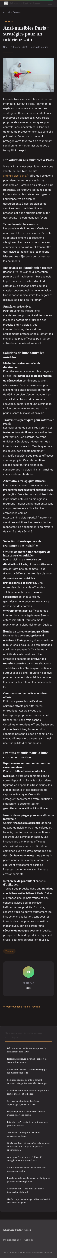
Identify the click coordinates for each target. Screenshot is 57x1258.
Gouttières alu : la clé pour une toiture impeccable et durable (25, 1190)
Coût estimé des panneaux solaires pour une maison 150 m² (26, 1169)
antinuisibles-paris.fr (16, 175)
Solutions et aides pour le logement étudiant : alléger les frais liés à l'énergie (27, 1081)
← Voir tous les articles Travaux (21, 1006)
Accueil (6, 12)
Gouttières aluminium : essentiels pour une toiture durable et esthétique (28, 1092)
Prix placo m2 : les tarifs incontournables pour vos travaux (27, 1124)
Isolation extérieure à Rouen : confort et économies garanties (26, 1060)
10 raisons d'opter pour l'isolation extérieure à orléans (23, 1134)
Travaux (17, 12)
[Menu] (50, 3)
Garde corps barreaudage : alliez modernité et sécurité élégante (28, 1201)
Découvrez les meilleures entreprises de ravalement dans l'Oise (26, 1050)
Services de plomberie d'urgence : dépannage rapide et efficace (24, 1102)
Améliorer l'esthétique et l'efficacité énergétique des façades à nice (24, 1159)
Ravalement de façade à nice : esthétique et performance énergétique (28, 1180)
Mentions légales (12, 1239)
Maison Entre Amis (22, 3)
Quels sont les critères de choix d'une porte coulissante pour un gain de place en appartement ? (28, 1146)
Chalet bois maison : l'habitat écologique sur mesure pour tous (27, 1071)
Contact (28, 1239)
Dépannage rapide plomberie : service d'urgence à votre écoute (26, 1113)
